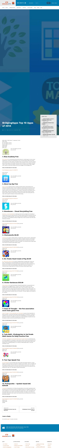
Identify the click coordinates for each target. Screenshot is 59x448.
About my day (4, 186)
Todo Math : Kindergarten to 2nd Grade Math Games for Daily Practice (14, 338)
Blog (35, 7)
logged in (8, 419)
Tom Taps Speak (5, 362)
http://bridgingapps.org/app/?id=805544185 (10, 372)
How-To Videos (17, 447)
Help (41, 7)
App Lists (27, 445)
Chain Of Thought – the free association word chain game (12, 313)
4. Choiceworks (8, 235)
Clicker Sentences (5, 285)
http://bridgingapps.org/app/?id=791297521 (9, 223)
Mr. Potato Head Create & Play (7, 261)
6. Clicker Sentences (10, 282)
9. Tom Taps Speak (9, 360)
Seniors (49, 445)
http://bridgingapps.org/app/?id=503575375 (10, 322)
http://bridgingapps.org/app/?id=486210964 (10, 247)
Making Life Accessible (18, 445)
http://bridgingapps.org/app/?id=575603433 (10, 297)
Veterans (49, 447)
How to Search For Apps (30, 447)
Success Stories (6, 445)
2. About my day (8, 184)
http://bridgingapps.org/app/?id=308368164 (10, 398)
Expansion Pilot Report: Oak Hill (49, 134)
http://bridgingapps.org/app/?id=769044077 (10, 198)
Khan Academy (5, 159)
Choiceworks (4, 237)
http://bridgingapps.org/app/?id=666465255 (10, 348)
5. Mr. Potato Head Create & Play (14, 259)
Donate (38, 7)
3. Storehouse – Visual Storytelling (15, 211)
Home (3, 7)
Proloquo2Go (4, 388)
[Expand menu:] (15, 7)
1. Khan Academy (8, 157)
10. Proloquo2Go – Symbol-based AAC (16, 384)
